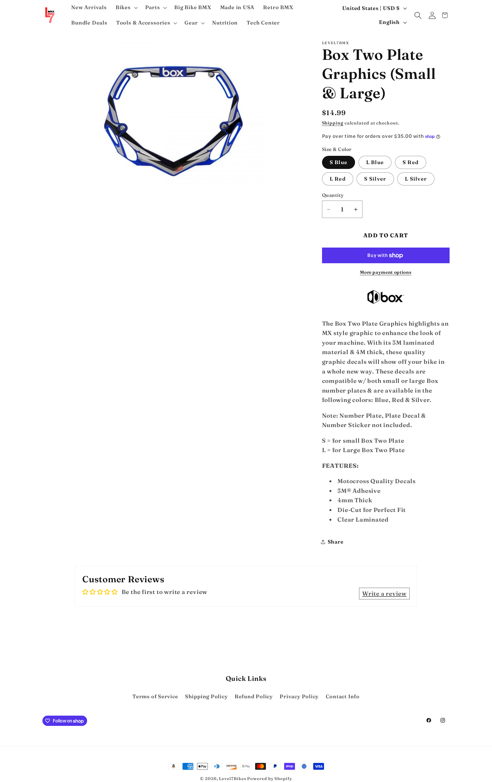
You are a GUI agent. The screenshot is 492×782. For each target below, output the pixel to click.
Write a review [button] (384, 593)
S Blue (339, 162)
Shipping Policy (206, 696)
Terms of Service (155, 696)
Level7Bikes (232, 778)
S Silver (375, 178)
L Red (338, 178)
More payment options (385, 272)
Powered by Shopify (269, 778)
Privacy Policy (299, 696)
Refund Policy (254, 696)
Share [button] (336, 541)
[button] (126, 7)
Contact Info (343, 696)
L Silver (416, 178)
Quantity (333, 195)
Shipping (332, 123)
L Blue (375, 162)
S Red (411, 162)
